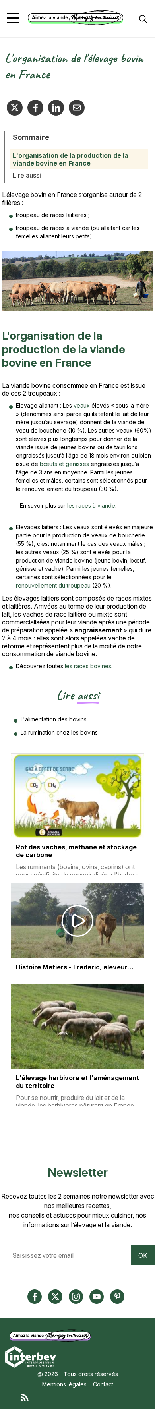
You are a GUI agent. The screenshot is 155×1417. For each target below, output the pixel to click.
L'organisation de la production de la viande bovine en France (70, 159)
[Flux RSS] (85, 1396)
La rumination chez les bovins (59, 732)
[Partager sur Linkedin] (56, 108)
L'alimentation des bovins (54, 719)
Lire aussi (27, 175)
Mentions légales (64, 1384)
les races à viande (91, 505)
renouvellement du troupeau (53, 585)
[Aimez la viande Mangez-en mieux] (52, 1335)
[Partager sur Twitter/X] (15, 108)
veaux (82, 405)
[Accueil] (75, 18)
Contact (103, 1384)
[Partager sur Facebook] (35, 108)
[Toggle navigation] (13, 18)
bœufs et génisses (65, 463)
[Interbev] (30, 1356)
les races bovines (88, 666)
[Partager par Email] (77, 108)
